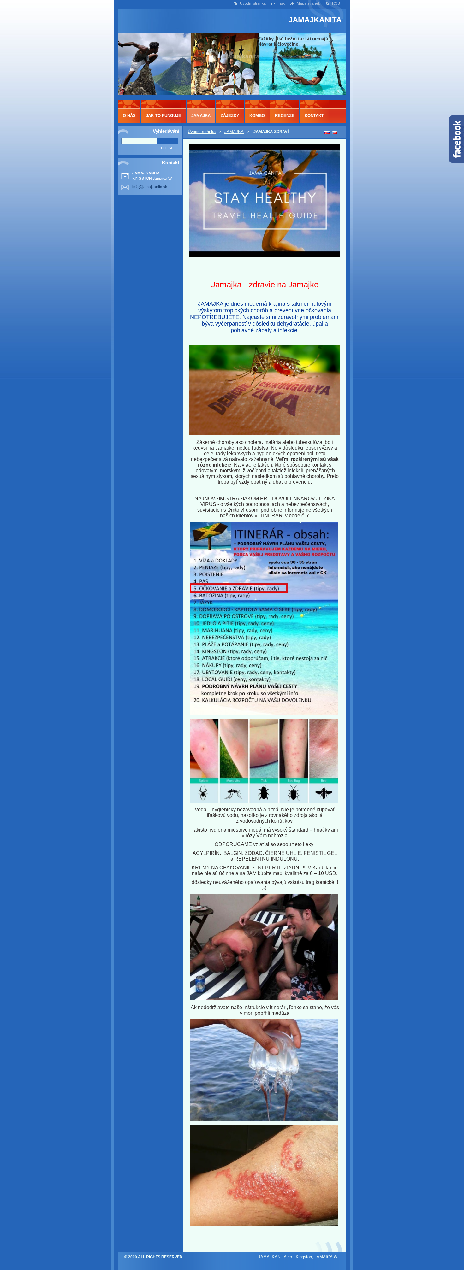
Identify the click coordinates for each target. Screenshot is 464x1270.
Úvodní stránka (253, 3)
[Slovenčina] (327, 132)
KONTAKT (314, 115)
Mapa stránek (308, 3)
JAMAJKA (234, 131)
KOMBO (257, 115)
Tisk (281, 3)
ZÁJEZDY (230, 115)
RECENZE (284, 115)
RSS (336, 3)
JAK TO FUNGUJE (163, 115)
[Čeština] (334, 132)
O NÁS (129, 115)
